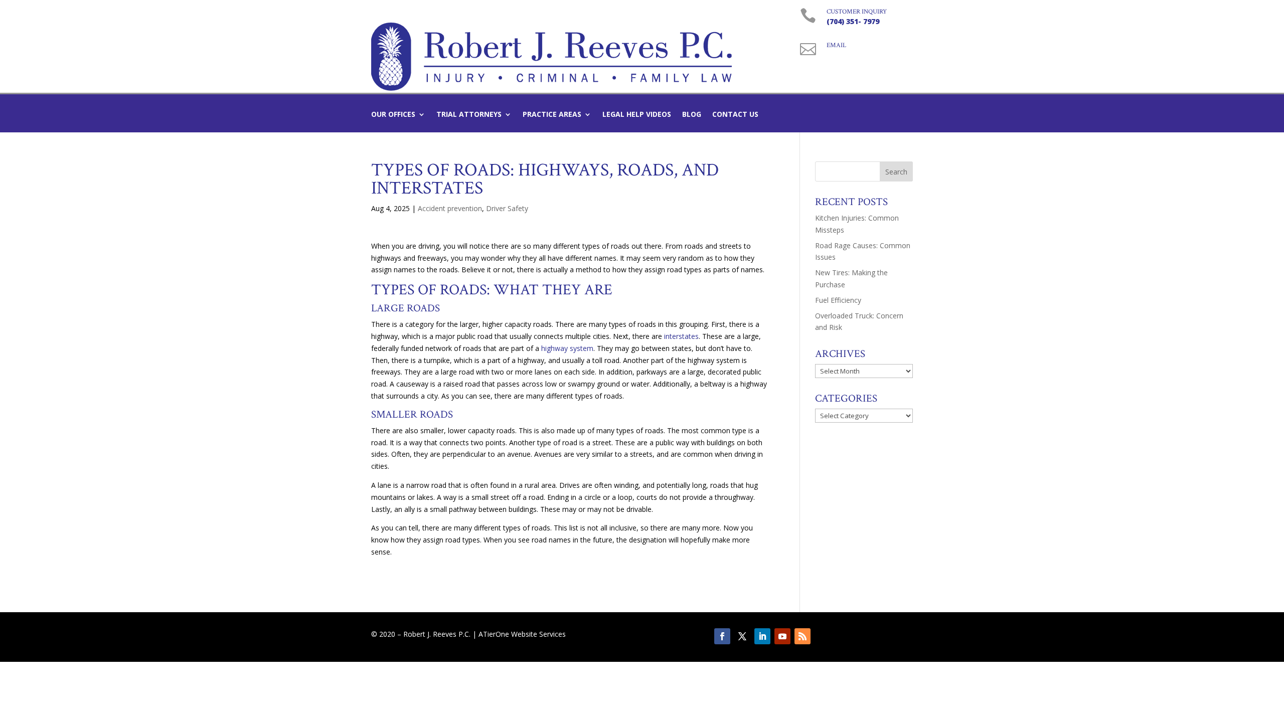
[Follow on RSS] (802, 636)
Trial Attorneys (469, 115)
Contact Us (735, 115)
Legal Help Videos (636, 115)
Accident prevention (450, 208)
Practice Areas (552, 115)
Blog (691, 115)
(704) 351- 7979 (853, 21)
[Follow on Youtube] (782, 636)
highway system (566, 348)
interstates (681, 336)
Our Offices (393, 115)
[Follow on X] (742, 636)
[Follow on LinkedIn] (762, 636)
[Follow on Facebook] (722, 636)
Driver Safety (507, 208)
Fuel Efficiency (838, 300)
